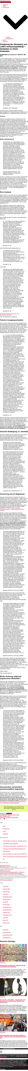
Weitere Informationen (21, 1056)
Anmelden (5, 929)
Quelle (7, 105)
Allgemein (9, 813)
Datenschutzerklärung (9, 1048)
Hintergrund (6, 828)
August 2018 (6, 899)
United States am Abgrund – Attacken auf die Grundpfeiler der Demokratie (12, 966)
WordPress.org (7, 937)
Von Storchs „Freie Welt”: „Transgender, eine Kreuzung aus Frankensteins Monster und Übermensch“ (14, 848)
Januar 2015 (6, 922)
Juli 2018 (5, 902)
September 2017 (7, 915)
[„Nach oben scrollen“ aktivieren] (1, 1052)
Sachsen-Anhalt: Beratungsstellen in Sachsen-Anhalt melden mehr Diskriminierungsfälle (12, 872)
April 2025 (5, 886)
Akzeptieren (3, 1057)
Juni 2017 (5, 917)
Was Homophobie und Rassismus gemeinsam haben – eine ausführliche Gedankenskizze (13, 802)
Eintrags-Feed (7, 932)
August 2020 (6, 891)
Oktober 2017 (6, 912)
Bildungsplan (11, 814)
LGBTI (4, 817)
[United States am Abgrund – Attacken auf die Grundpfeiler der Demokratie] (13, 961)
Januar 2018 (6, 904)
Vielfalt (16, 817)
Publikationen (9, 38)
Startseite (5, 4)
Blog (4, 6)
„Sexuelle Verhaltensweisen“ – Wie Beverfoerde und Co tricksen (12, 509)
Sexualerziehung (10, 817)
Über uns (5, 41)
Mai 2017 (5, 920)
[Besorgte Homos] (5, 0)
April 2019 (5, 894)
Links (4, 40)
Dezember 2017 (7, 907)
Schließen (2, 1069)
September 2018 (7, 896)
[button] (15, 36)
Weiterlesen (3, 976)
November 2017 (7, 909)
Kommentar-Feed (7, 935)
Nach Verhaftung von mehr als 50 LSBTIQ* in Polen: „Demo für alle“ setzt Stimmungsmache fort (15, 856)
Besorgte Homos (4, 866)
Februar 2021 (6, 889)
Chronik (8, 37)
